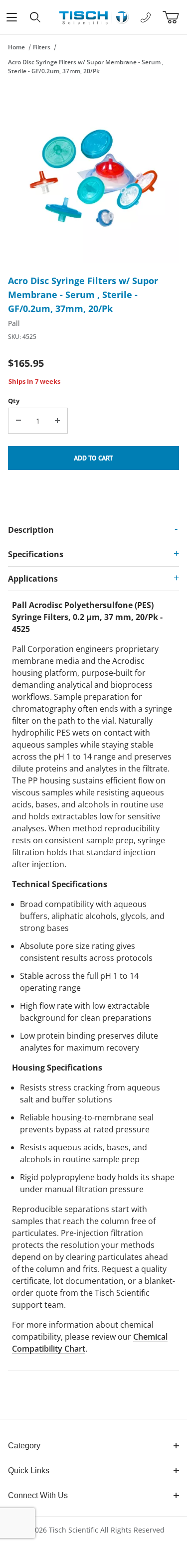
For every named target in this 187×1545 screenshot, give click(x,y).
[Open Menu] (11, 17)
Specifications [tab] (35, 554)
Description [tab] (31, 529)
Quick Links (28, 1470)
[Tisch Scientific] (93, 16)
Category (24, 1445)
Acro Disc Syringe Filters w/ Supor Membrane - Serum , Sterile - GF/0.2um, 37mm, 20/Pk (86, 66)
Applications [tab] (33, 578)
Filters (41, 47)
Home (16, 47)
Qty (13, 400)
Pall (14, 323)
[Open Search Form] (35, 17)
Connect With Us (38, 1495)
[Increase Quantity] (57, 420)
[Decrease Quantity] (18, 420)
